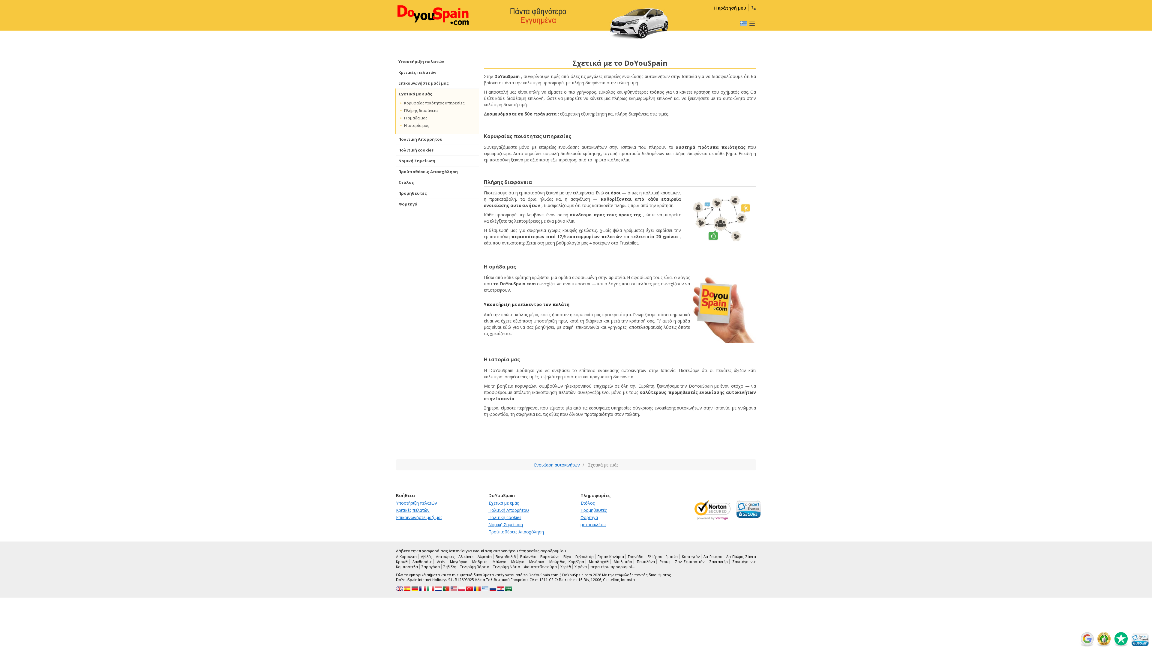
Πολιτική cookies (416, 150)
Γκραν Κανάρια (611, 556)
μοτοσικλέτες (593, 524)
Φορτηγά (407, 204)
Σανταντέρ (719, 561)
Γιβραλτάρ (584, 556)
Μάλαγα (499, 561)
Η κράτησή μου (730, 8)
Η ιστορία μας (416, 125)
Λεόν (441, 561)
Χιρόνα (580, 566)
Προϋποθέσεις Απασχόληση (428, 171)
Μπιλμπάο (623, 561)
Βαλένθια (528, 556)
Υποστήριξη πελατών (421, 61)
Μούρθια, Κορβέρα (566, 561)
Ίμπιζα (672, 556)
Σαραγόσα (431, 566)
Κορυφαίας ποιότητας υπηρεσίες (434, 103)
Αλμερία (485, 556)
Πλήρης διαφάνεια (421, 110)
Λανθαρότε (422, 561)
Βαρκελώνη (550, 556)
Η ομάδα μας (415, 118)
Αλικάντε (465, 556)
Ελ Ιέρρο (655, 556)
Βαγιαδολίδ (506, 556)
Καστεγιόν (691, 556)
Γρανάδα (636, 556)
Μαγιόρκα (458, 561)
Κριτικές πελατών (417, 72)
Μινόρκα (536, 561)
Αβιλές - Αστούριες (437, 556)
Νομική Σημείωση (416, 161)
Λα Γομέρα (713, 556)
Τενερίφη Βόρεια (474, 566)
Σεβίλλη (449, 566)
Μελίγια (517, 561)
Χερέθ (565, 566)
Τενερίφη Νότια (506, 566)
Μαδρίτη (480, 561)
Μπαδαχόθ (599, 561)
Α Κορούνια (406, 556)
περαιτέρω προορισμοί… (612, 566)
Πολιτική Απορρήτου (420, 139)
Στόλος (406, 182)
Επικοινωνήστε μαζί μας (423, 83)
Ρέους (665, 561)
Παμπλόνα (646, 561)
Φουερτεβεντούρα (540, 566)
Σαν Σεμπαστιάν (689, 561)
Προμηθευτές (412, 193)
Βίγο (567, 556)
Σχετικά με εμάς (415, 94)
